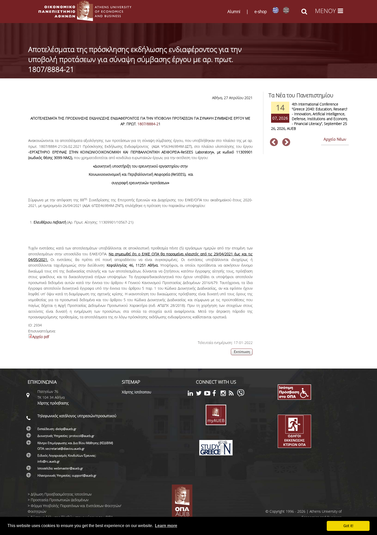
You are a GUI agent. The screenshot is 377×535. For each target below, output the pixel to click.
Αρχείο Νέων (335, 139)
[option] (308, 119)
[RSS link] (233, 394)
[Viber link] (240, 395)
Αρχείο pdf (40, 336)
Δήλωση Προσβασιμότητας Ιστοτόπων (61, 494)
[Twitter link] (200, 394)
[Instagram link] (225, 394)
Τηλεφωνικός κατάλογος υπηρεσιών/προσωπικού (76, 415)
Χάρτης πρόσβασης (53, 403)
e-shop (260, 11)
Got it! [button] (348, 525)
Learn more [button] (166, 525)
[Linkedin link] (192, 394)
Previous (274, 142)
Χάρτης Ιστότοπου (136, 392)
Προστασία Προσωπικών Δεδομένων (59, 499)
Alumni (233, 11)
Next (286, 142)
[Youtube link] (208, 394)
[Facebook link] (216, 394)
